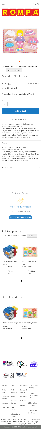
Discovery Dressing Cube (12, 261)
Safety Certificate (14, 70)
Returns (23, 405)
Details (4, 143)
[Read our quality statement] (8, 379)
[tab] (20, 143)
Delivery (23, 401)
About (13, 396)
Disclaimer (24, 385)
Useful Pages (4, 391)
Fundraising (6, 403)
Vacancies (5, 407)
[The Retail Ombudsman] (21, 368)
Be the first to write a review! (20, 217)
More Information (8, 167)
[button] (20, 61)
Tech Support (14, 391)
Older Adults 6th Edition (32, 404)
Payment (23, 396)
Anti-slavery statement (6, 397)
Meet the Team (14, 408)
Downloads (6, 385)
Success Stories (14, 402)
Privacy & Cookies (23, 391)
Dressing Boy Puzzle (29, 261)
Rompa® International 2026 (33, 395)
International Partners (15, 415)
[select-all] (32, 236)
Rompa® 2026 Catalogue (33, 386)
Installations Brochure (32, 412)
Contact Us (15, 385)
